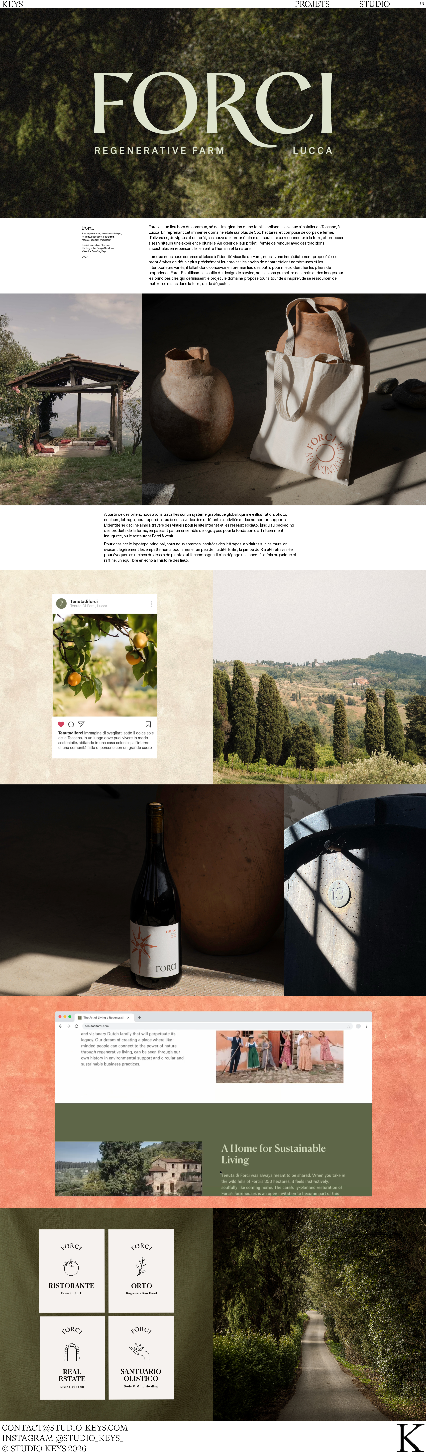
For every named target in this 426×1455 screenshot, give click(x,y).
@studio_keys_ (89, 1438)
